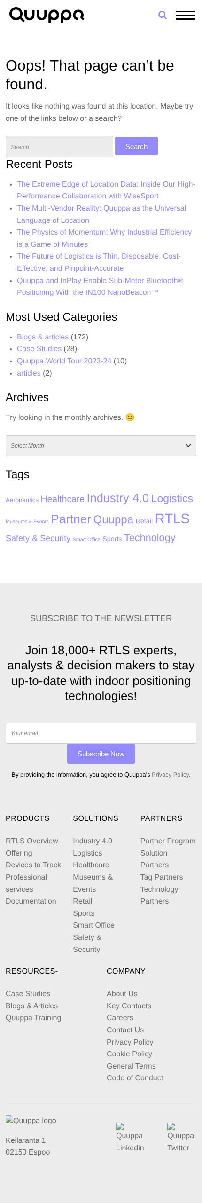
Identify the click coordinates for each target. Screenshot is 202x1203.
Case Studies (39, 349)
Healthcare (63, 499)
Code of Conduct (135, 1078)
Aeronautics (22, 499)
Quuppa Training (33, 1018)
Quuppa (113, 519)
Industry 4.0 (117, 498)
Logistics (172, 498)
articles (29, 373)
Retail (144, 521)
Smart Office (87, 540)
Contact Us (125, 1030)
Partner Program (168, 841)
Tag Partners (161, 877)
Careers (120, 1018)
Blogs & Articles (32, 1006)
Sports (112, 539)
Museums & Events (27, 522)
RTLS (172, 519)
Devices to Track (33, 865)
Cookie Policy (129, 1054)
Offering (19, 853)
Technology (150, 537)
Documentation (31, 901)
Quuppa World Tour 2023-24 (64, 361)
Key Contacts (129, 1006)
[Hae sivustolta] (162, 15)
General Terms (132, 1066)
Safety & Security (38, 538)
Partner (71, 519)
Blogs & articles (43, 337)
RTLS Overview (32, 841)
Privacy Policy (130, 1042)
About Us (122, 994)
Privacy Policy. (171, 774)
